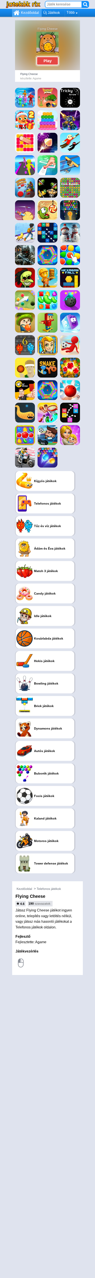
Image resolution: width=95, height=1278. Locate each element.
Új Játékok (51, 13)
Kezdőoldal (30, 13)
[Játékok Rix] (23, 4)
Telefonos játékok (49, 889)
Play (48, 61)
